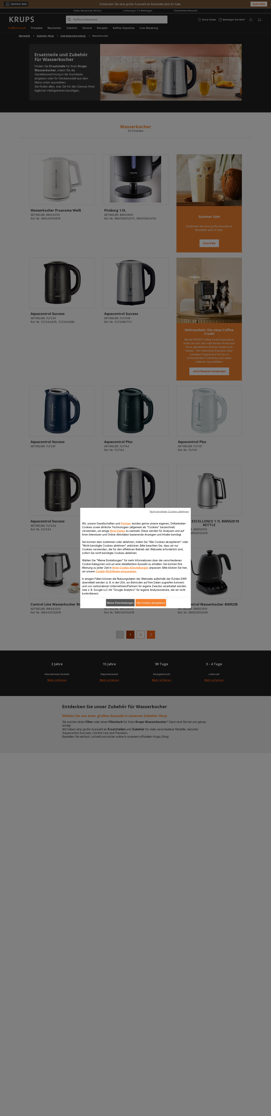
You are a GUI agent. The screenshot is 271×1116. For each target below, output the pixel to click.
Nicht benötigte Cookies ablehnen (169, 511)
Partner (126, 523)
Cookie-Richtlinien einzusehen (115, 571)
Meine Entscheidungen (120, 602)
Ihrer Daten (117, 530)
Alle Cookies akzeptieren (150, 602)
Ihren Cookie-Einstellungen (130, 567)
